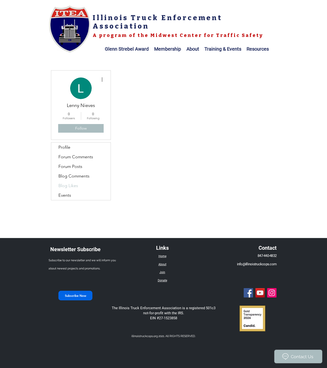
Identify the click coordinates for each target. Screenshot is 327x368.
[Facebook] (248, 292)
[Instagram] (271, 292)
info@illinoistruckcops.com (257, 264)
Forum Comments (75, 157)
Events (64, 195)
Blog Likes (68, 185)
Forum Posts (70, 166)
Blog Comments (74, 176)
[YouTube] (260, 292)
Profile (64, 147)
